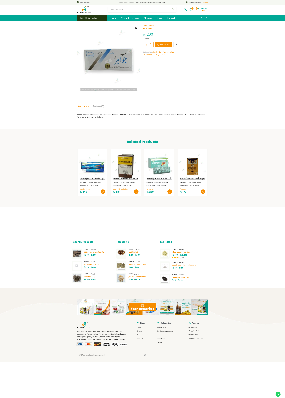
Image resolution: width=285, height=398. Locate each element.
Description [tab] (83, 106)
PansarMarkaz (87, 355)
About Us (148, 18)
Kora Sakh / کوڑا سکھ (91, 264)
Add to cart (165, 45)
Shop (159, 18)
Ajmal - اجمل (157, 52)
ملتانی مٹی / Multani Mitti (137, 264)
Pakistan (205, 2)
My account (192, 327)
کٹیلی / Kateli (133, 252)
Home (113, 18)
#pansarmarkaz (142, 308)
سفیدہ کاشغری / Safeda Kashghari (184, 265)
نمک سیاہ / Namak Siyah (181, 277)
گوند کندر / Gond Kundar (137, 277)
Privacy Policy (193, 335)
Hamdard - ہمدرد (85, 182)
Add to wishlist (175, 44)
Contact (171, 18)
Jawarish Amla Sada (121, 189)
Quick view (95, 176)
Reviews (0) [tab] (98, 106)
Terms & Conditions (195, 338)
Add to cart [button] (103, 191)
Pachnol (183, 189)
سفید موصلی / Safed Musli (181, 252)
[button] (136, 28)
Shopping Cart (193, 331)
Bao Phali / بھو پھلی (91, 277)
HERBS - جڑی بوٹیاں (90, 249)
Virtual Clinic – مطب (130, 18)
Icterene (150, 189)
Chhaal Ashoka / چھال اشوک (94, 252)
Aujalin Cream (85, 189)
